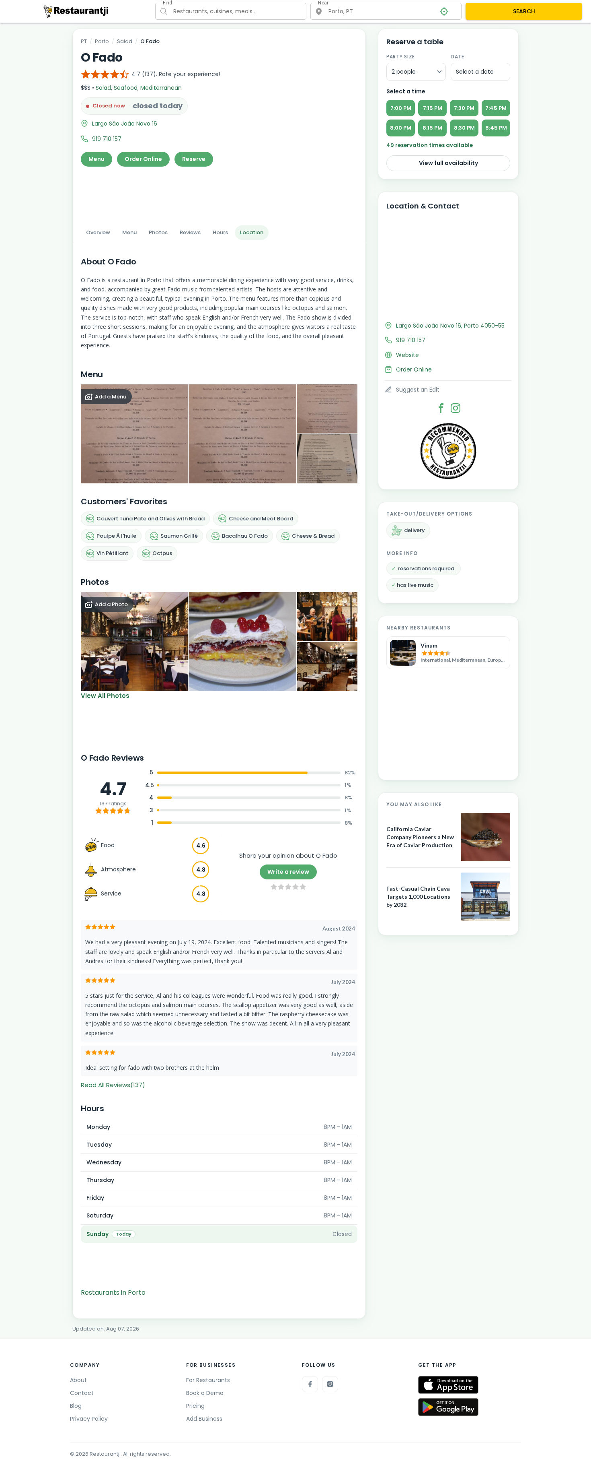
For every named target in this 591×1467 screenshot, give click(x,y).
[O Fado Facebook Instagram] (455, 408)
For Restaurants (208, 1380)
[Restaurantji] (76, 11)
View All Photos (105, 695)
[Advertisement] (219, 193)
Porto (102, 41)
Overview (98, 232)
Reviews (190, 232)
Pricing (195, 1406)
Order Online (143, 159)
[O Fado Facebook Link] (441, 408)
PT (84, 41)
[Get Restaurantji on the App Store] (448, 1385)
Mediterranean (161, 88)
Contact (82, 1393)
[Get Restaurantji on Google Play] (448, 1407)
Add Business (204, 1419)
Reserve (193, 159)
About (78, 1380)
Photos (158, 232)
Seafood (125, 88)
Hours (220, 232)
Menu (96, 159)
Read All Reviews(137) (113, 1085)
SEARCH (524, 11)
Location (251, 232)
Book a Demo (205, 1393)
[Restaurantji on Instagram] (330, 1384)
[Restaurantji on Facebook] (310, 1384)
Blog (76, 1406)
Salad (124, 41)
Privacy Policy (89, 1419)
